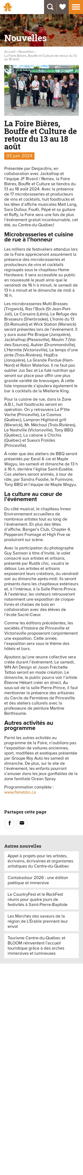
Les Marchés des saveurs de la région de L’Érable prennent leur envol (38, 921)
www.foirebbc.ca (20, 792)
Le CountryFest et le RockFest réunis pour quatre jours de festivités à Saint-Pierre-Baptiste (37, 899)
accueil (10, 51)
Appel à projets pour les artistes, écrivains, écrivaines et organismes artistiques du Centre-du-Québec (40, 861)
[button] (76, 6)
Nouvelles (26, 51)
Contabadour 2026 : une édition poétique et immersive (38, 880)
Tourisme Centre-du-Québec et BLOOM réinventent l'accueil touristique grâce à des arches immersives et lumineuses (36, 946)
